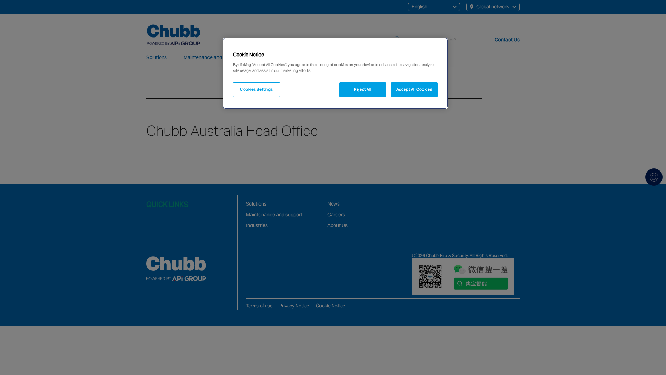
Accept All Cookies (414, 89)
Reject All (362, 89)
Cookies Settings (256, 89)
